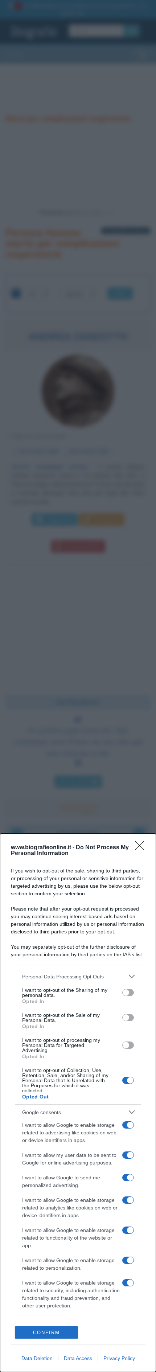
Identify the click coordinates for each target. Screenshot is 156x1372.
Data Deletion (37, 1358)
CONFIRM (46, 1332)
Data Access (78, 1358)
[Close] (142, 848)
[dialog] (78, 1103)
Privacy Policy (119, 1358)
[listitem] (78, 976)
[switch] (128, 992)
